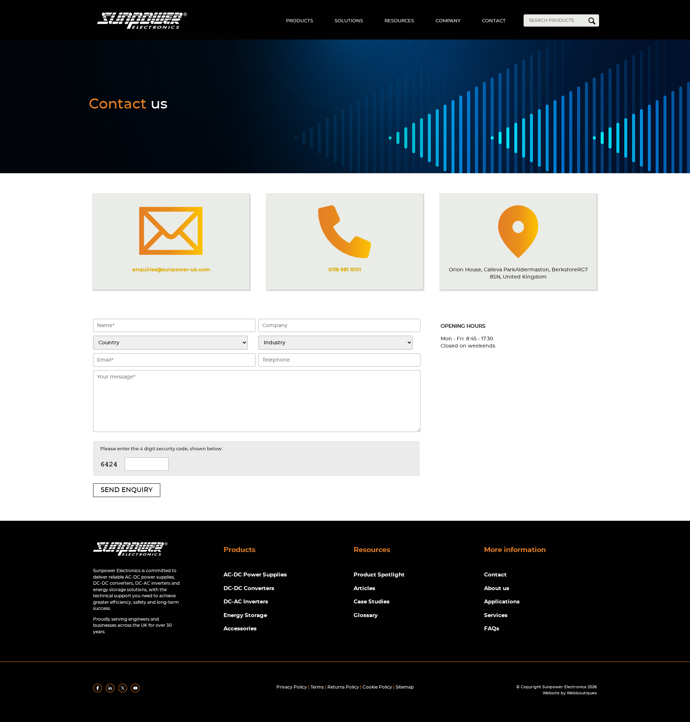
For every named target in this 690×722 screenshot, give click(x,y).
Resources (399, 21)
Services (495, 615)
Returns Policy (343, 687)
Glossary (366, 615)
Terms (317, 687)
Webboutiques (582, 693)
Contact (494, 21)
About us (496, 588)
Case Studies (372, 601)
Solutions (349, 21)
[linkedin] (111, 691)
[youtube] (136, 691)
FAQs (491, 628)
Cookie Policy (377, 687)
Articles (364, 588)
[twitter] (124, 691)
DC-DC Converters (249, 588)
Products (299, 21)
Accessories (240, 628)
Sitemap (405, 687)
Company (448, 21)
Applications (502, 601)
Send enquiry (127, 490)
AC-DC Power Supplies (255, 575)
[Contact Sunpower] (130, 557)
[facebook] (99, 691)
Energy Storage (245, 615)
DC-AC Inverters (246, 601)
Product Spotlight (379, 575)
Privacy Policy (291, 687)
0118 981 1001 (344, 269)
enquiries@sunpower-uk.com (171, 269)
